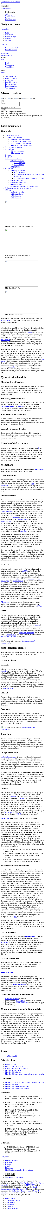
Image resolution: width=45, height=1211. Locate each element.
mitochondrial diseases (8, 637)
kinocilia (12, 367)
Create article (9, 35)
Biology (8, 1164)
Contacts (8, 38)
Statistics (10, 1206)
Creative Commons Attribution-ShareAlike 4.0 (19, 1188)
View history (9, 67)
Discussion (8, 55)
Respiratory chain (11, 1064)
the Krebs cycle (8, 689)
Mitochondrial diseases (13, 1072)
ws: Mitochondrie (11, 1056)
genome (29, 332)
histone (37, 625)
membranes (39, 469)
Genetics (8, 1166)
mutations (4, 671)
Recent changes (10, 37)
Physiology (9, 1168)
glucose (14, 757)
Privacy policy (10, 1198)
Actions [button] (3, 57)
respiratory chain (6, 521)
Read (7, 63)
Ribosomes (5, 602)
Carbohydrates (6, 757)
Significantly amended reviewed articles (19, 1170)
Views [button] (3, 59)
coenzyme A (9, 812)
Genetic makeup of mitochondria (16, 1068)
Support (8, 40)
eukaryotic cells (6, 320)
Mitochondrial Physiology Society (17, 1088)
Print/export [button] (5, 44)
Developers (10, 1204)
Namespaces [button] (5, 53)
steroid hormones (7, 406)
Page (2, 55)
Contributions (10, 16)
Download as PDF (11, 48)
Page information (11, 86)
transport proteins (23, 519)
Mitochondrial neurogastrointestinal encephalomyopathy (24, 1074)
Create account (10, 20)
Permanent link (10, 84)
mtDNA (25, 571)
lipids (32, 484)
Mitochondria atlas (11, 1084)
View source (9, 65)
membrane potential (12, 999)
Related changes (10, 78)
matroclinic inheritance (26, 633)
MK (17, 579)
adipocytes (4, 942)
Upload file (9, 80)
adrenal (20, 406)
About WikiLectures (13, 1200)
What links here (10, 76)
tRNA (39, 606)
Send (3, 109)
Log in (4, 6)
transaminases (18, 581)
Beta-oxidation (7, 972)
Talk (6, 14)
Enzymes (20, 798)
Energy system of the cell (14, 1066)
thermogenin (30, 936)
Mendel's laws (11, 635)
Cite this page (10, 88)
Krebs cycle (5, 818)
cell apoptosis (20, 1001)
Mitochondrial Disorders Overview (17, 1086)
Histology (8, 1162)
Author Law (16, 1191)
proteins (16, 517)
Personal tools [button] (5, 8)
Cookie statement (12, 1208)
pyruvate (31, 579)
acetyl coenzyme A (19, 984)
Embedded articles (11, 1160)
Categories (4, 1156)
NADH (18, 814)
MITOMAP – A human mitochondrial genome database (24, 1082)
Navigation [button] (5, 29)
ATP (12, 515)
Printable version (11, 50)
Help (7, 33)
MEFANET (30, 1185)
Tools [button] (3, 71)
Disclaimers (11, 1202)
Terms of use (25, 1191)
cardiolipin (4, 486)
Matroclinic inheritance (13, 1070)
